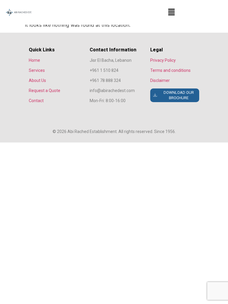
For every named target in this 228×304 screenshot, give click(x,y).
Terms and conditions (170, 70)
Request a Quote (44, 90)
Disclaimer (160, 80)
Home (34, 60)
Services (37, 70)
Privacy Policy (163, 60)
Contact (36, 100)
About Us (37, 80)
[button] (171, 12)
